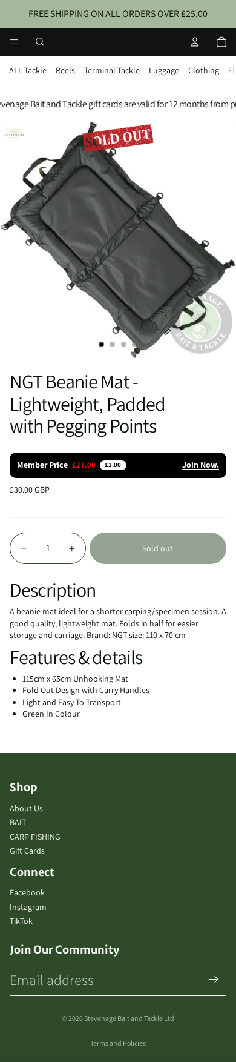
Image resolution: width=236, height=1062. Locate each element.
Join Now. (200, 464)
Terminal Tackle (112, 70)
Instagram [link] (28, 906)
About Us (26, 808)
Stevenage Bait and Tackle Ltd (129, 1018)
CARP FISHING (35, 836)
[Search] (40, 41)
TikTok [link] (21, 920)
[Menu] (14, 42)
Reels (65, 70)
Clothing (203, 70)
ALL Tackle (28, 70)
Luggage (164, 70)
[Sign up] (213, 979)
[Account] (195, 41)
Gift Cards (27, 850)
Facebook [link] (27, 892)
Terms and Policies (118, 1042)
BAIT (18, 822)
